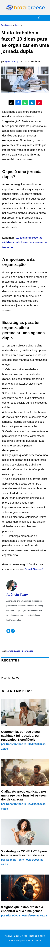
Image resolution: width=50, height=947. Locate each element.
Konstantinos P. (16, 744)
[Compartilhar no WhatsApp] (25, 102)
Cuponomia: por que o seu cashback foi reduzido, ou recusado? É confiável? (20, 735)
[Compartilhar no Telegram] (32, 102)
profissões (27, 651)
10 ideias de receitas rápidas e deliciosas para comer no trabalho (24, 242)
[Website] (13, 631)
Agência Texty (11, 61)
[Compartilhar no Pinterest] (39, 102)
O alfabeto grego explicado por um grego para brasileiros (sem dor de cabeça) (24, 795)
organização (13, 651)
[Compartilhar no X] (11, 102)
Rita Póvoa (13, 915)
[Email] (8, 631)
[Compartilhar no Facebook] (18, 102)
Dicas (17, 25)
